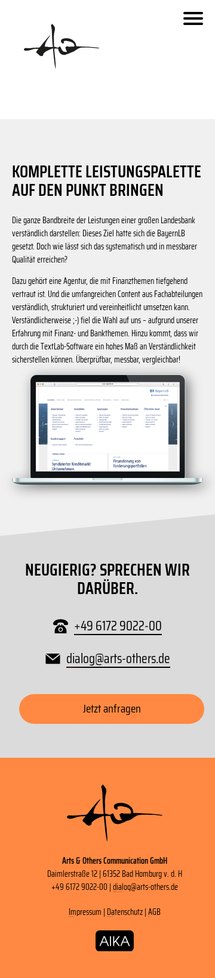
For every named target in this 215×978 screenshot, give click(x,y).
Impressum (85, 911)
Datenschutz (125, 911)
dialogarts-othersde (118, 658)
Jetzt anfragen (112, 708)
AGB (154, 911)
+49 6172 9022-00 (118, 625)
